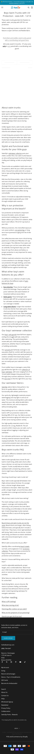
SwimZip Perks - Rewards (9, 714)
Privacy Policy (5, 708)
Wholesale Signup (7, 702)
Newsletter (4, 705)
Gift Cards (4, 680)
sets (9, 46)
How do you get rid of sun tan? (12, 616)
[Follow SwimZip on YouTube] (20, 662)
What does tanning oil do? (10, 605)
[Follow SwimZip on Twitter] (7, 662)
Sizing (3, 671)
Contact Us (5, 695)
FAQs (3, 699)
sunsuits (7, 350)
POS (7, 737)
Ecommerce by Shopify (20, 737)
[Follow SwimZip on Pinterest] (16, 662)
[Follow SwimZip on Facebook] (2, 662)
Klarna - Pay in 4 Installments (10, 677)
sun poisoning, (20, 230)
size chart (7, 379)
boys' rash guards (10, 335)
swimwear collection (15, 153)
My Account (5, 667)
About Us (4, 692)
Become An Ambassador (9, 683)
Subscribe (8, 638)
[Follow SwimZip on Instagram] (11, 662)
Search (3, 689)
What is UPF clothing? (9, 601)
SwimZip (4, 387)
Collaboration (5, 711)
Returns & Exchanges (8, 674)
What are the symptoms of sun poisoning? (16, 613)
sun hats (4, 265)
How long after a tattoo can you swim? (14, 609)
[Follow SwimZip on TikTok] (25, 662)
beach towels (25, 546)
